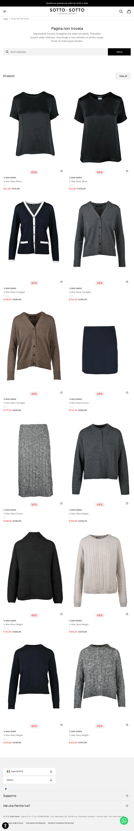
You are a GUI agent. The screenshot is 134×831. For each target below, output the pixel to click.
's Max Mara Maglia (78, 513)
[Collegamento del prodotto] (34, 139)
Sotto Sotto (14, 816)
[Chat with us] (124, 821)
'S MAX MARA (9, 177)
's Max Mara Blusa (12, 181)
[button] (4, 11)
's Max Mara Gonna (79, 403)
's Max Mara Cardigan (14, 292)
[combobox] (55, 51)
